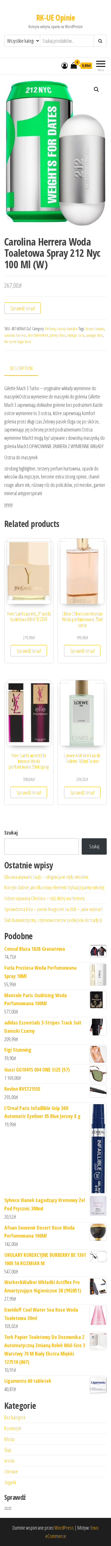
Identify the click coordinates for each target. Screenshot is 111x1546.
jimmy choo (58, 335)
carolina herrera (15, 335)
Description (21, 368)
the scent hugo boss (17, 341)
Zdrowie (11, 1471)
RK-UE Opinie (55, 17)
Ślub (7, 1449)
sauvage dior (94, 335)
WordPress (64, 1527)
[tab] (25, 368)
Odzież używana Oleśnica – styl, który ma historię (44, 898)
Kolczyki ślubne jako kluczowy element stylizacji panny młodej (54, 887)
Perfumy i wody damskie (61, 328)
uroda (9, 1460)
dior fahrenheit (38, 335)
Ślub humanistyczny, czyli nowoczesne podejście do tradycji (53, 920)
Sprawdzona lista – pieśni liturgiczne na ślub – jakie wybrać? (53, 909)
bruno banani (95, 328)
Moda (9, 1439)
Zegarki (10, 1482)
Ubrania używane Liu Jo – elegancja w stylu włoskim (46, 876)
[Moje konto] (64, 65)
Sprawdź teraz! (22, 308)
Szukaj (11, 832)
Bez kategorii (14, 1417)
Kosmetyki (12, 1428)
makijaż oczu (76, 335)
